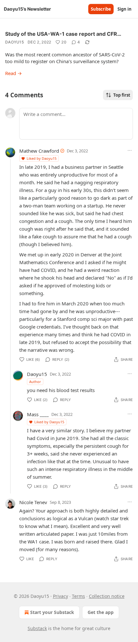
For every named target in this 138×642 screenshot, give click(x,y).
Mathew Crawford (39, 151)
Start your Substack (52, 612)
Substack (37, 628)
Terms (78, 596)
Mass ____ (38, 414)
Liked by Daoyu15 (41, 158)
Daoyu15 (14, 42)
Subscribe (101, 9)
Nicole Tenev (33, 502)
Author (35, 381)
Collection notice (107, 596)
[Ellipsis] (130, 150)
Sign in (124, 9)
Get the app (101, 612)
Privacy (60, 596)
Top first (121, 95)
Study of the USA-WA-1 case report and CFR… (63, 34)
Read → (13, 73)
